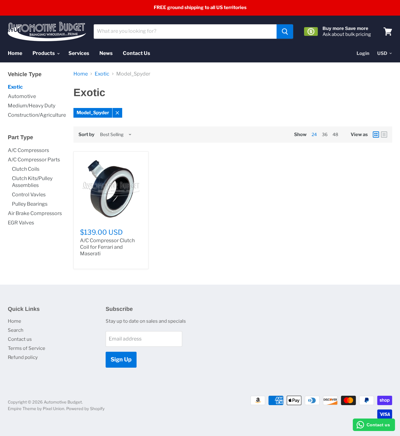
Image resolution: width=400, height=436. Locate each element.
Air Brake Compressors (35, 213)
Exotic (15, 87)
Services (78, 53)
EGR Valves (21, 223)
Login (363, 53)
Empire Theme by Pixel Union (36, 408)
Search (15, 330)
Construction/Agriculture (37, 115)
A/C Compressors (28, 150)
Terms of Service (26, 348)
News (105, 53)
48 (335, 134)
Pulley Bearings (30, 204)
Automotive (22, 96)
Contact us (20, 339)
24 (314, 134)
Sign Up (121, 359)
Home (15, 53)
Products (44, 53)
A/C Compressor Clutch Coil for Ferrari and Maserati (107, 247)
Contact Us (136, 53)
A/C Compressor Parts (34, 160)
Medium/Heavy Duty (31, 106)
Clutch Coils (25, 169)
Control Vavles (29, 195)
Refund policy (23, 357)
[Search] (285, 31)
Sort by (86, 134)
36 (325, 134)
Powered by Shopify (85, 408)
